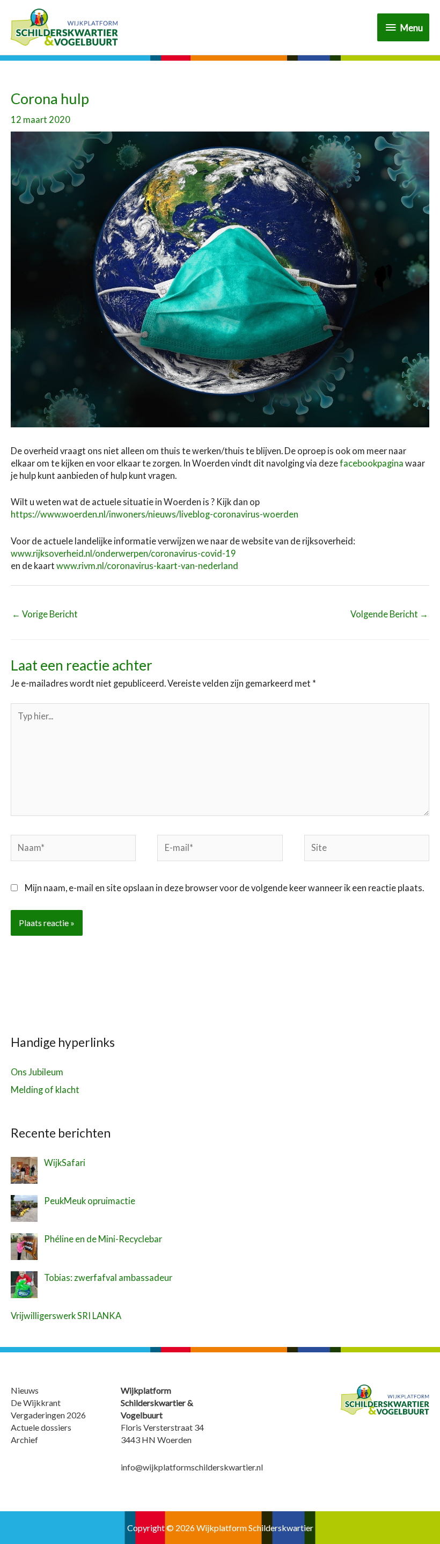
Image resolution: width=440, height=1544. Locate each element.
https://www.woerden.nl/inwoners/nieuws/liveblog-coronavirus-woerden (154, 514)
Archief (24, 1439)
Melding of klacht (45, 1089)
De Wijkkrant (36, 1402)
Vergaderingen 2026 (48, 1415)
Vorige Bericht (45, 614)
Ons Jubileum (37, 1072)
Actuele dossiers (41, 1427)
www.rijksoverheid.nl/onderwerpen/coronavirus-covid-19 (123, 553)
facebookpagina (372, 463)
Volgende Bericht (389, 614)
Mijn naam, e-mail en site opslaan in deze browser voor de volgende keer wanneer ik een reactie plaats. (224, 888)
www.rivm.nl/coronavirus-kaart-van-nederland (148, 565)
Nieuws (25, 1390)
